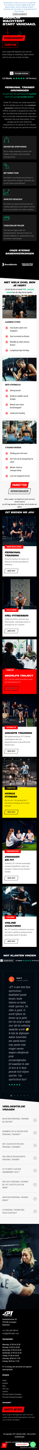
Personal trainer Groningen (11, 1394)
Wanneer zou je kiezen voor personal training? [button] (15, 1133)
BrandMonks (29, 1442)
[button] (13, 38)
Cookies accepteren (19, 14)
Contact (5, 1391)
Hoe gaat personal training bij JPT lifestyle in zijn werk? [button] (15, 1184)
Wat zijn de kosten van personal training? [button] (13, 1145)
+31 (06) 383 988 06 (10, 1330)
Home (4, 1380)
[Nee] (36, 9)
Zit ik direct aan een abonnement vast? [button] (11, 1170)
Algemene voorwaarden (28, 1447)
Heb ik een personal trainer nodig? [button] (15, 1198)
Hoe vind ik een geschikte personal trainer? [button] (13, 1158)
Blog (4, 1386)
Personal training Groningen (12, 1397)
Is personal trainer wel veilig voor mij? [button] (13, 1211)
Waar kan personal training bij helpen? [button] (15, 1120)
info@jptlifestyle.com (10, 1333)
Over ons (5, 1389)
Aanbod (5, 1383)
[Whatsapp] (33, 1444)
